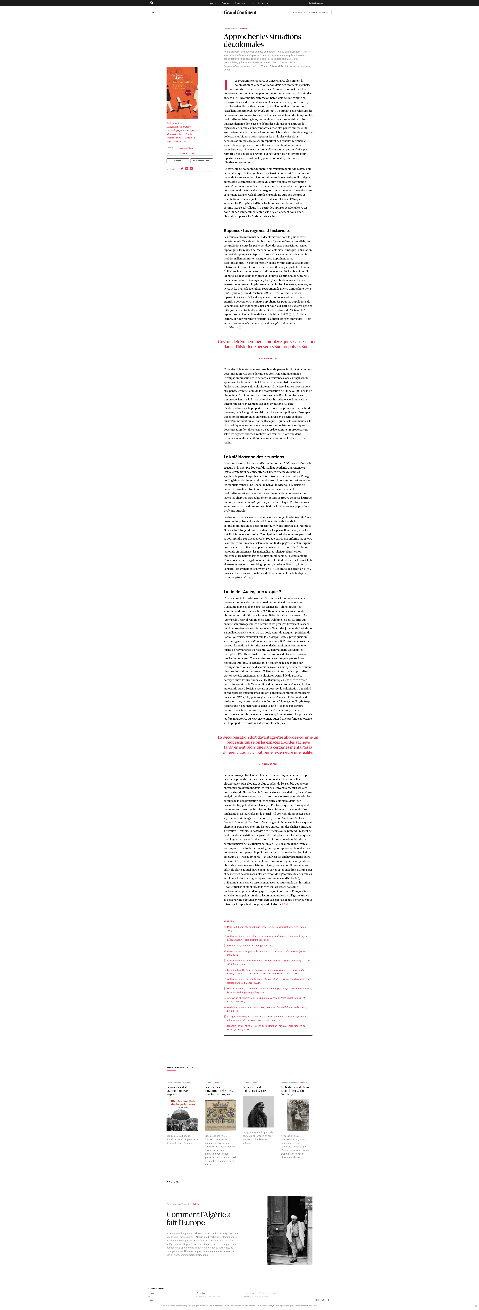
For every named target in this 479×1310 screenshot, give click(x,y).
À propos (151, 1293)
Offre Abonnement (319, 12)
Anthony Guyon (187, 147)
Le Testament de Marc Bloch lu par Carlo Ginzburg (295, 1091)
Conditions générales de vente (207, 1296)
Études (208, 1082)
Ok (315, 1305)
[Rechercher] (166, 2)
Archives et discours (290, 1082)
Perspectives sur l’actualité (179, 1203)
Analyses (213, 2)
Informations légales (203, 1293)
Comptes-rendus (231, 28)
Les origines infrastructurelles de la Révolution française (219, 1091)
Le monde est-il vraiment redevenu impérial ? (179, 1091)
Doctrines (226, 2)
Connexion (299, 12)
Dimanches (240, 2)
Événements (263, 2)
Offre (149, 1296)
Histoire (243, 28)
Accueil (150, 1300)
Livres (251, 2)
